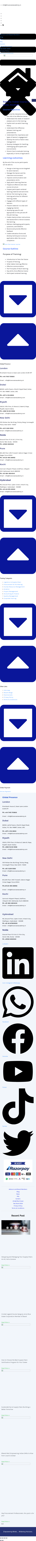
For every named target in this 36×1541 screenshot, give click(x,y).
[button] (18, 321)
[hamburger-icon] (34, 100)
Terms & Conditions (10, 699)
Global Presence (5, 364)
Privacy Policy (8, 697)
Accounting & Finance (11, 594)
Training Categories (6, 578)
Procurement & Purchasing (13, 584)
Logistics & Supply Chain (12, 582)
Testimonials (8, 695)
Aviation (6, 589)
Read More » (5, 1265)
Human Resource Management (14, 587)
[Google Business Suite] (3, 25)
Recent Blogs (8, 692)
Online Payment (5, 787)
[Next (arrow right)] (2, 1540)
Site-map (7, 690)
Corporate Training (10, 598)
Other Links (3, 686)
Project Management (11, 591)
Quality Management (11, 596)
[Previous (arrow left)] (1, 1540)
